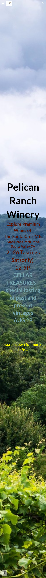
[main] (23, 290)
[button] (3, 3)
